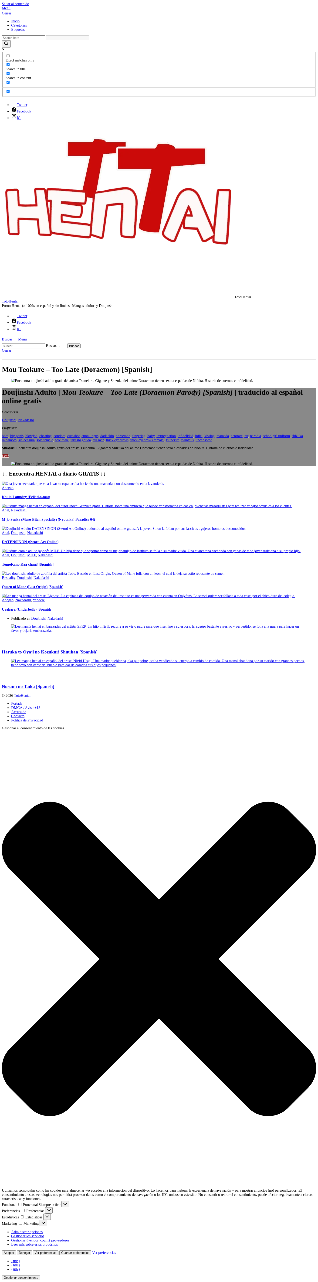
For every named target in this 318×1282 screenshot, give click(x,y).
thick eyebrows (117, 440)
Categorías (19, 25)
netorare (237, 436)
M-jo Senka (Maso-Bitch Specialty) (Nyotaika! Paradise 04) (48, 519)
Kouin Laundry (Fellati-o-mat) (26, 497)
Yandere (39, 600)
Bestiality (8, 578)
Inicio (15, 21)
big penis (17, 436)
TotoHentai (10, 301)
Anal (5, 510)
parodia (255, 436)
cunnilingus (89, 436)
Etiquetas (18, 29)
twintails (187, 440)
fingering (138, 436)
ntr (246, 436)
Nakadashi (26, 420)
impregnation (166, 436)
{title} (15, 1261)
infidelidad (185, 436)
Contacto (17, 716)
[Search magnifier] (6, 44)
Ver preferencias (46, 1253)
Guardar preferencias (75, 1253)
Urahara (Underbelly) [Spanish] (27, 609)
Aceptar (9, 1253)
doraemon (123, 436)
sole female (45, 440)
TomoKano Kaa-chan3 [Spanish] (28, 564)
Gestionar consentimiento (21, 1277)
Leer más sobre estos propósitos (34, 1244)
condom (59, 436)
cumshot (73, 436)
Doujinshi (9, 420)
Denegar (24, 1253)
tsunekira (172, 440)
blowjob (31, 436)
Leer (5, 456)
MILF (31, 555)
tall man (98, 440)
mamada (223, 436)
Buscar (74, 346)
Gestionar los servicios (27, 1236)
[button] (159, 8)
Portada (16, 703)
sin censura (26, 440)
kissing (209, 436)
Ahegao (8, 488)
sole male (62, 440)
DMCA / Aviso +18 (25, 708)
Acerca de (18, 712)
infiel (199, 436)
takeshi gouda (81, 440)
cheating (45, 436)
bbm (5, 436)
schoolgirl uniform (276, 436)
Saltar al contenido (15, 4)
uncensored (204, 440)
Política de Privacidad (27, 720)
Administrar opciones (27, 1232)
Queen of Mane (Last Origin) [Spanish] (32, 587)
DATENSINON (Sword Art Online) (30, 542)
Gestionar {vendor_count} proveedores (40, 1240)
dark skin (107, 436)
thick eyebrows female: (147, 440)
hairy (151, 436)
